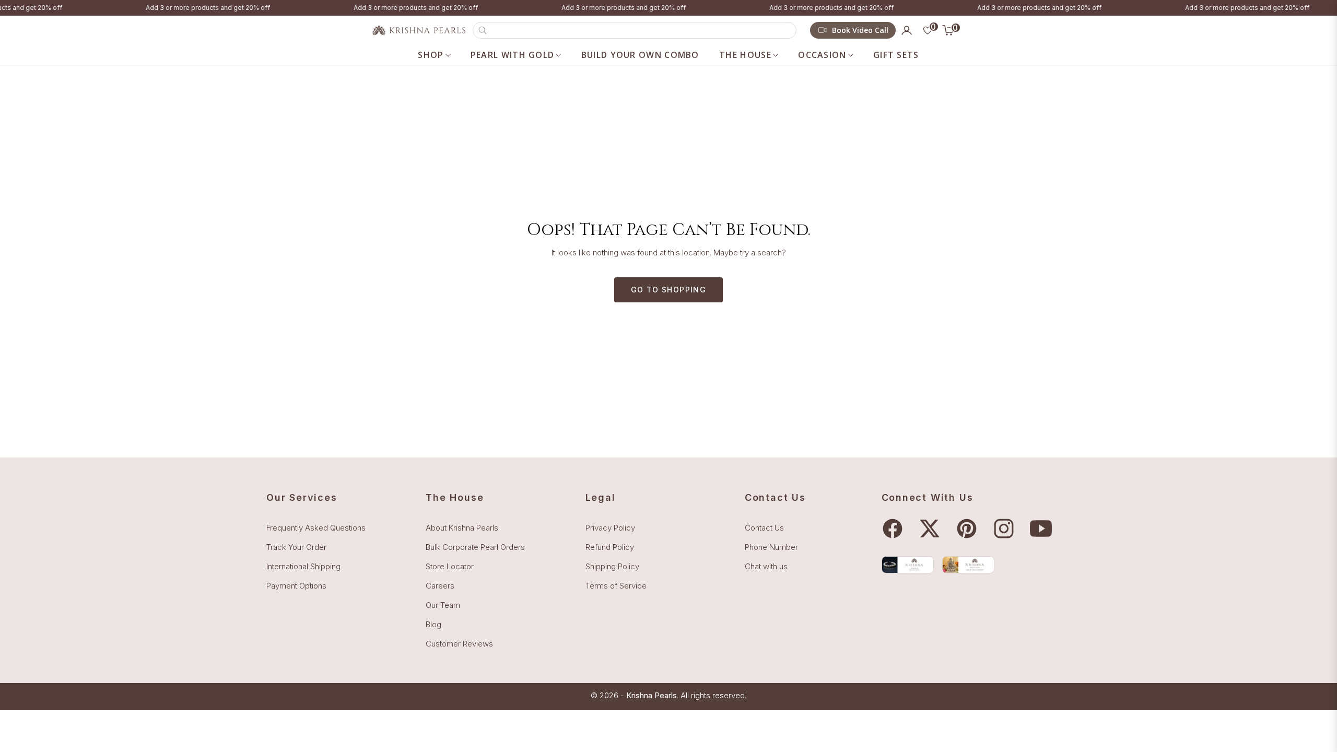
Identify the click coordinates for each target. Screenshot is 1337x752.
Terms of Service (616, 586)
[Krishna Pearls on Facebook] (895, 528)
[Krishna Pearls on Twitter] (932, 528)
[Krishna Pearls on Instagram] (1006, 528)
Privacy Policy (610, 528)
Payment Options (296, 586)
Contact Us (764, 528)
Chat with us (766, 566)
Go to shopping (669, 289)
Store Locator (450, 566)
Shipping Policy (612, 566)
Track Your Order (296, 547)
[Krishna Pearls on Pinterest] (969, 528)
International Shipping (303, 566)
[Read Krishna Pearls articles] (908, 564)
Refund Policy (609, 547)
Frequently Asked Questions (316, 528)
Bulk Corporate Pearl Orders (475, 547)
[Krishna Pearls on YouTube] (1043, 528)
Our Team (443, 605)
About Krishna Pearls (462, 528)
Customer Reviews (459, 644)
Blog (433, 624)
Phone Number (771, 547)
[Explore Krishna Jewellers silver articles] (968, 564)
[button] (634, 30)
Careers (440, 586)
